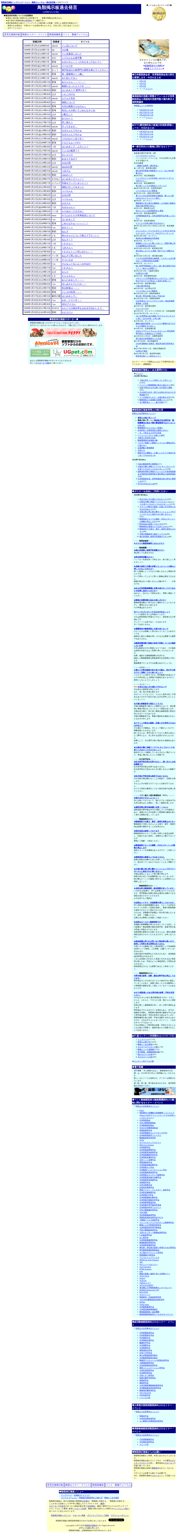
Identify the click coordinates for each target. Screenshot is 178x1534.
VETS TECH (144, 1276)
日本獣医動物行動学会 (148, 1197)
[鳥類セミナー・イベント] (35, 34)
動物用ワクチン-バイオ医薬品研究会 (154, 1360)
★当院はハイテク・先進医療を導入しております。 (154, 902)
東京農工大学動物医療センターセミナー (155, 1288)
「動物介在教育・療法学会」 (147, 166)
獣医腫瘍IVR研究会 (147, 1255)
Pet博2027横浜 (141, 351)
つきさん (66, 171)
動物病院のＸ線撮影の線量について (153, 400)
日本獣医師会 (144, 1120)
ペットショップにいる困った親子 (151, 435)
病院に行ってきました (73, 187)
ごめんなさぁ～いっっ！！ (75, 223)
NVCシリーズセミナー (148, 1264)
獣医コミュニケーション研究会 (152, 1368)
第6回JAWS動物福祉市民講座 (147, 238)
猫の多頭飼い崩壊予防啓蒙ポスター (153, 536)
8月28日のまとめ (146, 110)
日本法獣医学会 (145, 1185)
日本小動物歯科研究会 (148, 1210)
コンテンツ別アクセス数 (144, 1061)
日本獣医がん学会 (146, 1167)
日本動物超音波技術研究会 (150, 1388)
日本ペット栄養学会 (147, 1160)
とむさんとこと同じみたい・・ (77, 251)
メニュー (149, 89)
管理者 (28, 20)
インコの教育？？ (71, 151)
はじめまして (68, 219)
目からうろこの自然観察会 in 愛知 (149, 211)
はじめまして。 (69, 296)
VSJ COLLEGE (145, 1267)
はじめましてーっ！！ (73, 179)
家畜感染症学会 (145, 1350)
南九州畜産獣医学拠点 (148, 1355)
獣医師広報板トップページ (12, 2)
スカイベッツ (144, 1295)
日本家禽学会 (144, 1348)
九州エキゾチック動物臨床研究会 (153, 1232)
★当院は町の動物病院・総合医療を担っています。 (154, 888)
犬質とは (141, 450)
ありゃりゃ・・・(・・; (73, 82)
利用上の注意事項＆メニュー (144, 413)
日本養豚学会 (144, 1345)
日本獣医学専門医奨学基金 (150, 1205)
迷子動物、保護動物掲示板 (148, 1052)
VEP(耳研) (143, 1212)
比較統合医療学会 (146, 1187)
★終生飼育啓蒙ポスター (144, 557)
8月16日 (142, 86)
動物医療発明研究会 (147, 1242)
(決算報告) (91, 1506)
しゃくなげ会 (144, 1398)
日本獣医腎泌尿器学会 (148, 1152)
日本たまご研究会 (146, 1375)
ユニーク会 (144, 1444)
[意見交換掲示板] (12, 34)
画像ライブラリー (154, 68)
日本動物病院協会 (146, 1125)
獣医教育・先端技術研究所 (150, 1297)
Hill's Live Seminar (146, 1145)
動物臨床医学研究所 (147, 1138)
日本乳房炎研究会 (146, 1370)
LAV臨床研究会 (145, 1235)
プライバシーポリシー (120, 1515)
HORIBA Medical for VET (149, 1290)
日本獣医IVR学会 (146, 1195)
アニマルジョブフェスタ (149, 1258)
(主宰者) (85, 1501)
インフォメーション (69, 1498)
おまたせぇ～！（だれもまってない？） (82, 62)
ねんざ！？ (67, 239)
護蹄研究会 (144, 1383)
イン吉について (69, 46)
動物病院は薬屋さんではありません (153, 526)
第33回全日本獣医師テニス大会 (148, 338)
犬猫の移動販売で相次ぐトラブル (153, 534)
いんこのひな (68, 94)
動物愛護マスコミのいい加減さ (150, 428)
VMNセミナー (145, 1283)
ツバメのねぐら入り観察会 (146, 191)
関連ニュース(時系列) (144, 106)
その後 (65, 50)
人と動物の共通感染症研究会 (151, 1421)
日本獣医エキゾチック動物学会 (152, 1175)
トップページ (143, 1039)
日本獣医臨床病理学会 (148, 1172)
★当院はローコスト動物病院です (147, 922)
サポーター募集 (43, 363)
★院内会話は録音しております (146, 831)
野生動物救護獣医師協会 (149, 1250)
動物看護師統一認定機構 (149, 1312)
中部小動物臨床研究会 (148, 1230)
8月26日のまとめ (146, 115)
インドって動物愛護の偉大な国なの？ (154, 385)
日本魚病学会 (144, 1395)
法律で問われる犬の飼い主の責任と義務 (155, 387)
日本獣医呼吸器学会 (147, 1202)
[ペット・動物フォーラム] (75, 34)
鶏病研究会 (144, 1380)
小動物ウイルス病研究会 (149, 1220)
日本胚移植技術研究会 (148, 1365)
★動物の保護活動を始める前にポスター (150, 600)
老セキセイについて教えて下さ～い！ (81, 235)
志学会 (142, 1302)
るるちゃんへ (68, 207)
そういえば (67, 260)
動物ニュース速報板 (146, 1049)
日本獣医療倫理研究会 (148, 1240)
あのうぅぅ (67, 227)
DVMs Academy (145, 1269)
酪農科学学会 (144, 1343)
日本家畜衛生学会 (146, 1335)
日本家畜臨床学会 (146, 1333)
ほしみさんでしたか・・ (74, 284)
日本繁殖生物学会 (146, 1340)
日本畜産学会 (144, 1338)
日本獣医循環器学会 (147, 1150)
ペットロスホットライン (146, 156)
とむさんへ (67, 243)
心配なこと (67, 114)
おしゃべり (67, 155)
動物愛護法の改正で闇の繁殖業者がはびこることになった (157, 422)
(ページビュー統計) (121, 1509)
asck (141, 1271)
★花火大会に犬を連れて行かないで (152, 687)
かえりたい (67, 312)
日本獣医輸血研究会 (147, 1215)
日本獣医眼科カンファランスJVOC (153, 1133)
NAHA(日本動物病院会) (148, 1128)
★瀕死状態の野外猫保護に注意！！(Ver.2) (151, 807)
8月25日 (142, 84)
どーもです (67, 66)
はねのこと (67, 175)
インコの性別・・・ (72, 292)
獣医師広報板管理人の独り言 (91, 1498)
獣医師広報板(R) (91, 1525)
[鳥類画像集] (55, 34)
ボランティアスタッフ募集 (98, 1515)
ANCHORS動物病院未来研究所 (151, 1300)
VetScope (143, 1280)
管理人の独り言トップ (147, 418)
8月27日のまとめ (146, 112)
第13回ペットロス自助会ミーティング (151, 186)
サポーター (169, 1463)
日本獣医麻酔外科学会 (148, 1155)
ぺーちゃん (67, 191)
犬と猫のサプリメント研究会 (151, 1253)
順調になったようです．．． (76, 86)
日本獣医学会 (144, 1147)
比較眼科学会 (144, 1182)
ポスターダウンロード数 (148, 1047)
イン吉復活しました (72, 54)
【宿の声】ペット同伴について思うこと (155, 380)
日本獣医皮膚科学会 (147, 1157)
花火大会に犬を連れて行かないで (153, 499)
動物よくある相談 (145, 1044)
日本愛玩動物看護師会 (148, 1309)
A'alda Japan (144, 1304)
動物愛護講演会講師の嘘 (148, 440)
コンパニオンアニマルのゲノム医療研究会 (156, 1222)
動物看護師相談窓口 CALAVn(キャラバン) (156, 1314)
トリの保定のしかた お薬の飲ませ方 (154, 397)
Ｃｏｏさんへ (68, 276)
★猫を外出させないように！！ (146, 798)
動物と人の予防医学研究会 (150, 1225)
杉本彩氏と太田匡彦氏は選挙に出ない (153, 430)
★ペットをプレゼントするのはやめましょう (152, 612)
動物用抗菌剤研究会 (147, 1390)
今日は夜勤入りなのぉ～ (74, 106)
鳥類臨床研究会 (145, 1130)
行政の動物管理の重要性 (148, 464)
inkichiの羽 (67, 167)
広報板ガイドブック (82, 1495)
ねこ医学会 (144, 1237)
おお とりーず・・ (72, 300)
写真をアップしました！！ (75, 183)
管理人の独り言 (144, 1042)
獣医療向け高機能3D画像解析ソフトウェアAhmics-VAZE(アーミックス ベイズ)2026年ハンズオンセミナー (157, 1115)
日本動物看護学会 (146, 1307)
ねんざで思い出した (72, 256)
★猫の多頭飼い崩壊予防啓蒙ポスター (149, 550)
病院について (68, 102)
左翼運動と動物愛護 (146, 448)
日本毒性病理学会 (146, 1442)
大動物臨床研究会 (146, 1363)
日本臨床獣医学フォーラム (150, 1135)
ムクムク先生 (68, 98)
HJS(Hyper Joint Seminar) (149, 1260)
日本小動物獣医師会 (147, 1123)
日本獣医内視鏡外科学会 (149, 1200)
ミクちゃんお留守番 (72, 58)
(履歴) (102, 1504)
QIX (141, 1262)
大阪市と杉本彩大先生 (147, 438)
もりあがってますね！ (73, 211)
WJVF (141, 1140)
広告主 (62, 1506)
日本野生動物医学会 (147, 1192)
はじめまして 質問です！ (74, 90)
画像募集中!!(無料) (154, 65)
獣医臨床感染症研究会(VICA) (151, 1217)
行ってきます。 (69, 126)
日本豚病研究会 (145, 1373)
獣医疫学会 (144, 1416)
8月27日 (142, 81)
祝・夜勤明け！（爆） (73, 74)
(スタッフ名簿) (80, 1509)
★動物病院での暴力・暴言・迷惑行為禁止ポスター (154, 821)
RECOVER (143, 1292)
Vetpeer (142, 1278)
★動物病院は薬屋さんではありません (149, 857)
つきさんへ (67, 247)
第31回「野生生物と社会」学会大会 (150, 296)
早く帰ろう (67, 122)
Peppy (141, 1110)
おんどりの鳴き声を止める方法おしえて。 (83, 308)
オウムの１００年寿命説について (78, 215)
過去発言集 (50, 2)
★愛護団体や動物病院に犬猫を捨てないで (151, 629)
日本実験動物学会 (146, 1439)
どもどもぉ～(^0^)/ (71, 142)
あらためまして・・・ (73, 280)
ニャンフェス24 (142, 308)
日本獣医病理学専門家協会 (150, 1227)
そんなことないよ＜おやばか (76, 264)
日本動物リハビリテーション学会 (153, 1170)
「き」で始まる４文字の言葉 (149, 433)
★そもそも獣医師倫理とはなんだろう (149, 543)
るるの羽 (66, 163)
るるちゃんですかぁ (72, 130)
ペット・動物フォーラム (34, 2)
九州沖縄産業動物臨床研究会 (151, 1385)
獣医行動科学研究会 (147, 1378)
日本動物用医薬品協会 (148, 1358)
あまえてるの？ (69, 159)
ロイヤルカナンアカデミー (150, 1143)
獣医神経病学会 (145, 1162)
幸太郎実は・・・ (71, 288)
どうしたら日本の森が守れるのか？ (150, 223)
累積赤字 (155, 1468)
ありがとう (67, 118)
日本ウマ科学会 (145, 1353)
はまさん (66, 203)
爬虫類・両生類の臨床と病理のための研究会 (157, 1247)
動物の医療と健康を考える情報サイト (154, 1274)
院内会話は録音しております (151, 524)
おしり (65, 272)
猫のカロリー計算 (145, 1054)
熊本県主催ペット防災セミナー (148, 356)
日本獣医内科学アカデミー (150, 1207)
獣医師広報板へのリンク (61, 1515)
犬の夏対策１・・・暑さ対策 (151, 402)
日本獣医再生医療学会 (148, 1180)
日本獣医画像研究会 (147, 1245)
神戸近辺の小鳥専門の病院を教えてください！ (85, 70)
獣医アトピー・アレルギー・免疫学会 (154, 1190)
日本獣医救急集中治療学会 (150, 1177)
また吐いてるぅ (69, 78)
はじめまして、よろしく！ (75, 146)
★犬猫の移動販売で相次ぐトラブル (148, 704)
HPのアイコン (69, 304)
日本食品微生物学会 (147, 1418)
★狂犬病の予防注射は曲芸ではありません (151, 776)
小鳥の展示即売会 (143, 286)
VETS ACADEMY (146, 1285)
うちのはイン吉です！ (73, 138)
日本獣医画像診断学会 (148, 1165)
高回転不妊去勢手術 (162, 420)
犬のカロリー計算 (145, 1057)
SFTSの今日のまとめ (146, 484)
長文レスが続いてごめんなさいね (78, 110)
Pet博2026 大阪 (142, 273)
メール (156, 362)
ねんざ (65, 231)
